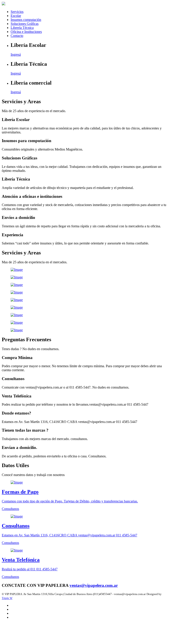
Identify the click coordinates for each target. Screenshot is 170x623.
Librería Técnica (22, 28)
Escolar (16, 16)
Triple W (7, 598)
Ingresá (16, 54)
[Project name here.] (85, 270)
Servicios (17, 12)
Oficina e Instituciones (26, 32)
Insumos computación (26, 20)
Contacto (17, 36)
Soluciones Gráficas (25, 24)
